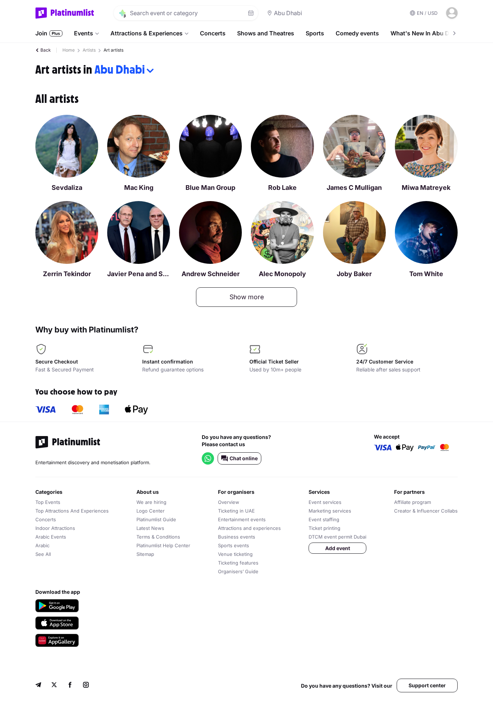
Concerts (213, 33)
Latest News (150, 528)
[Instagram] (86, 685)
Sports (315, 33)
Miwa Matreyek (426, 187)
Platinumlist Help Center (163, 545)
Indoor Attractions (55, 528)
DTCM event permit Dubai (337, 537)
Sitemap (145, 554)
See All (43, 554)
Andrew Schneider (211, 274)
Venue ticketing (235, 554)
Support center (427, 685)
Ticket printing (324, 528)
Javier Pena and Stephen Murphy (138, 274)
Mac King (138, 187)
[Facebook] (70, 685)
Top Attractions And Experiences (72, 511)
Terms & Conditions (158, 537)
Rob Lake (282, 187)
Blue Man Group (210, 187)
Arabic (42, 545)
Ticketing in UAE (236, 511)
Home (68, 50)
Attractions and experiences (249, 528)
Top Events (47, 502)
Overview (228, 502)
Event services (325, 502)
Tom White (426, 274)
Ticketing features (238, 563)
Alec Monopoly (282, 274)
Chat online (244, 458)
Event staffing (324, 519)
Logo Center (150, 511)
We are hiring (151, 502)
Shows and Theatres (265, 33)
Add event (337, 548)
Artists (89, 50)
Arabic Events (50, 537)
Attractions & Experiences (146, 33)
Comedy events (357, 33)
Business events (236, 537)
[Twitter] (54, 685)
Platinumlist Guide (156, 519)
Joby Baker (354, 274)
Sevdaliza (67, 187)
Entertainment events (242, 519)
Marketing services (330, 511)
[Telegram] (38, 685)
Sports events (233, 545)
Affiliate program (412, 502)
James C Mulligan (354, 187)
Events (83, 33)
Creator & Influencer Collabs (426, 511)
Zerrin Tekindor (67, 274)
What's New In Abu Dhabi (426, 33)
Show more (247, 297)
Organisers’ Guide (238, 571)
